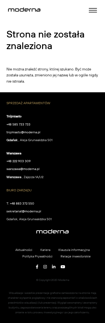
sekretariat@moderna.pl (23, 211)
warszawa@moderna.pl (23, 169)
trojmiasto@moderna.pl (23, 132)
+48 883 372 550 (22, 203)
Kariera (45, 250)
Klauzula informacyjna (74, 250)
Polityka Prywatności (37, 256)
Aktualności (23, 250)
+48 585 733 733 (18, 124)
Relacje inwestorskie (76, 256)
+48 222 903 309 (18, 161)
